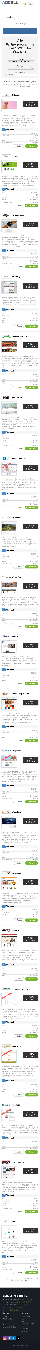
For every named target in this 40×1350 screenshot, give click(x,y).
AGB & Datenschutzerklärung (28, 1322)
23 (36, 84)
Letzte (28, 86)
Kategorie (21, 59)
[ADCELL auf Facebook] (9, 1338)
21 (30, 84)
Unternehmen (26, 1316)
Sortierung (20, 66)
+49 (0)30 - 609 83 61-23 (24, 1305)
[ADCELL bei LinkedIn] (14, 1338)
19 (23, 84)
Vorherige (11, 84)
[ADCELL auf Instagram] (5, 1338)
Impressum (25, 1331)
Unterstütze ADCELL (9, 1327)
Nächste (22, 86)
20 (26, 84)
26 (16, 86)
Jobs (23, 1319)
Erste (5, 84)
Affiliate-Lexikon (8, 1319)
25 (13, 86)
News (5, 1316)
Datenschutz (25, 1328)
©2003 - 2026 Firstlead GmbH (20, 1345)
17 (17, 84)
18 (20, 84)
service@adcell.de (13, 1310)
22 (33, 84)
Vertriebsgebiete (20, 72)
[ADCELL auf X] (18, 1338)
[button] (20, 31)
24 (10, 86)
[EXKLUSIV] (9, 474)
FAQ (23, 1326)
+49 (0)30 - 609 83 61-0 (23, 1302)
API (4, 1324)
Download (6, 1321)
